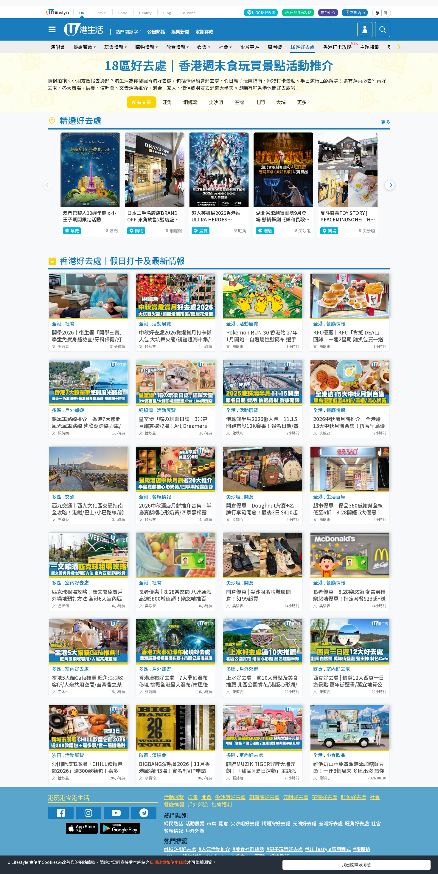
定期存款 (204, 32)
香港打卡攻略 (337, 46)
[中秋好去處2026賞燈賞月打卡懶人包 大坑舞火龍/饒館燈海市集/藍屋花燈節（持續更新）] (175, 296)
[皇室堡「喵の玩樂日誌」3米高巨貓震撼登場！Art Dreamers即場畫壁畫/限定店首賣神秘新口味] (175, 382)
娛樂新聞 (180, 32)
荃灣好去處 (324, 797)
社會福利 (222, 804)
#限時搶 (361, 849)
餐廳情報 (174, 804)
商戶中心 (328, 12)
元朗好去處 (295, 797)
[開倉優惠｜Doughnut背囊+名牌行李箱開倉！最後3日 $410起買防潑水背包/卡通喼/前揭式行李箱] (262, 469)
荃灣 (239, 102)
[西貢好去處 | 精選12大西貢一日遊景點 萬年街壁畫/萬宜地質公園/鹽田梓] (349, 641)
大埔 (281, 102)
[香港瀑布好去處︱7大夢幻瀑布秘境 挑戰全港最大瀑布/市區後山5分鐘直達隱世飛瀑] (175, 641)
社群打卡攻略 (300, 12)
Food (123, 13)
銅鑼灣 (190, 102)
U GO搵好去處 (263, 12)
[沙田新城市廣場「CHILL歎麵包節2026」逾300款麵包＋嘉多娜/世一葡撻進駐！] (88, 727)
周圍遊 (275, 46)
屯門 (260, 102)
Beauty (145, 13)
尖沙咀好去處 (230, 797)
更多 (302, 102)
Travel (101, 13)
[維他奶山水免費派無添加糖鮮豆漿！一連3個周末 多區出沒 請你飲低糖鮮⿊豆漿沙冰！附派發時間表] (349, 727)
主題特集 (369, 46)
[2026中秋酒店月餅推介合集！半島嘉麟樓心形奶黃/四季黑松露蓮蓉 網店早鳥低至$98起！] (175, 469)
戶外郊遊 (198, 804)
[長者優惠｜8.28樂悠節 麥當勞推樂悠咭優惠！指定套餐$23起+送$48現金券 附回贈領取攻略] (349, 555)
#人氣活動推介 (214, 849)
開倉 (206, 797)
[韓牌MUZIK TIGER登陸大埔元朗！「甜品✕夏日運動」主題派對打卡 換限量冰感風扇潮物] (262, 727)
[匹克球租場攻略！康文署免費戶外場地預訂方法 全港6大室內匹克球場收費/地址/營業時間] (88, 555)
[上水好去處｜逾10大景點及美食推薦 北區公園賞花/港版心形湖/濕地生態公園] (262, 641)
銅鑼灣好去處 (264, 797)
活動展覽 (174, 797)
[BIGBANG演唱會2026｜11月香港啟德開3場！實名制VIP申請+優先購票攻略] (175, 727)
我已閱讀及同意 (356, 864)
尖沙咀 (216, 102)
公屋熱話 (156, 32)
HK (81, 13)
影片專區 (249, 46)
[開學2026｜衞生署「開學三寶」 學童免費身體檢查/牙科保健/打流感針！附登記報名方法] (88, 296)
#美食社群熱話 (248, 849)
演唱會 (58, 46)
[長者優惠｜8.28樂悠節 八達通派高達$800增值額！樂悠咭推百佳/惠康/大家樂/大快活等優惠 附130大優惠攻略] (175, 555)
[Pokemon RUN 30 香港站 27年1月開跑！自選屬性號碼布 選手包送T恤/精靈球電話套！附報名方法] (262, 296)
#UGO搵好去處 (180, 849)
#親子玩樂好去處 (284, 849)
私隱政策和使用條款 (168, 862)
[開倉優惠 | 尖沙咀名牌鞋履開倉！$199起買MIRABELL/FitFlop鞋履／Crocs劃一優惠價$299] (262, 555)
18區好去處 (302, 46)
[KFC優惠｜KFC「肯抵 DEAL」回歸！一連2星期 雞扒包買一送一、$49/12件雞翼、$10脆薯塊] (349, 296)
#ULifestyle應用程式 (328, 849)
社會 (375, 797)
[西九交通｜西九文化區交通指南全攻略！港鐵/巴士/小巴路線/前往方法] (88, 469)
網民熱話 (173, 823)
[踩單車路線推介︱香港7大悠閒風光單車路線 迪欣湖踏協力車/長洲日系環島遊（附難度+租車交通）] (88, 382)
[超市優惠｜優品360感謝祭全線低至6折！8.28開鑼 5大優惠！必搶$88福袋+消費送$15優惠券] (349, 469)
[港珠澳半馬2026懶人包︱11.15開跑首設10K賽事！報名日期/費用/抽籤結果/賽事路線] (262, 382)
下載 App (357, 12)
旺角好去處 (353, 797)
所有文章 (141, 102)
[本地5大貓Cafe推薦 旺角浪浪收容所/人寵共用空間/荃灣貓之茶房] (88, 641)
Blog (167, 13)
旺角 (167, 102)
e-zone (189, 13)
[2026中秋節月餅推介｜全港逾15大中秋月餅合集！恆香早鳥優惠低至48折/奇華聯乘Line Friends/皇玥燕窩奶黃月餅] (349, 382)
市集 (193, 797)
